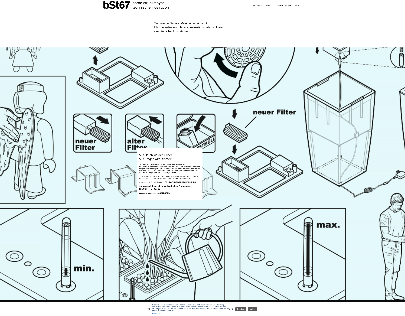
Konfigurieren (157, 313)
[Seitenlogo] (136, 5)
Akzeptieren (240, 309)
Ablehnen (252, 309)
